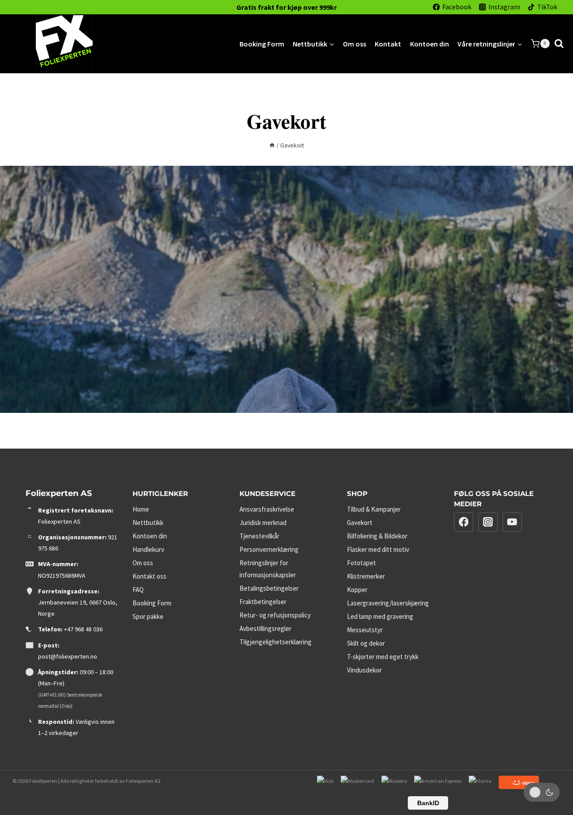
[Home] (272, 145)
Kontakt (388, 43)
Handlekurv (148, 549)
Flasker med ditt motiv (378, 549)
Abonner (380, 366)
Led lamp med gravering (380, 616)
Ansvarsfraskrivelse (266, 509)
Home (141, 509)
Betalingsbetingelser (269, 588)
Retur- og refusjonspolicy (275, 615)
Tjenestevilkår (259, 536)
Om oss (354, 43)
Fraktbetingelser (262, 601)
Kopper (357, 589)
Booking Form (261, 43)
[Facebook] (464, 522)
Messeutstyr (365, 630)
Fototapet (361, 563)
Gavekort (359, 522)
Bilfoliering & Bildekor (377, 536)
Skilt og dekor (366, 643)
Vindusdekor (364, 670)
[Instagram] (488, 522)
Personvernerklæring (269, 549)
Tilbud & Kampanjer (374, 509)
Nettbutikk (148, 522)
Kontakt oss (150, 576)
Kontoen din (429, 43)
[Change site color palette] (542, 792)
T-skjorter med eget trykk (383, 656)
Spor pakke (148, 616)
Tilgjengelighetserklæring (275, 642)
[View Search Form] (559, 44)
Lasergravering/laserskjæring (388, 603)
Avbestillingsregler (265, 628)
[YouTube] (512, 522)
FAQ (138, 589)
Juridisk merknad (262, 522)
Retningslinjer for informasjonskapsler (267, 569)
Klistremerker (366, 576)
